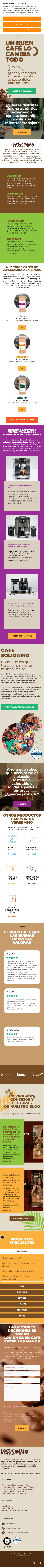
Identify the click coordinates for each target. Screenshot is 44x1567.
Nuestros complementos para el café (18, 1489)
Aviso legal (18, 1554)
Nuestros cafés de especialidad (15, 1485)
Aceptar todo (22, 19)
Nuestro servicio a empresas (14, 1491)
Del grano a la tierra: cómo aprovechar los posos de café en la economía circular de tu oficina (12, 1134)
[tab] (22, 1251)
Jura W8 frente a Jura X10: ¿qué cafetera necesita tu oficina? (11, 1180)
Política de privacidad (32, 1554)
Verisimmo (7, 1506)
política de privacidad (23, 1406)
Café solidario (8, 1508)
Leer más (7, 1161)
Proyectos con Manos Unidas (14, 1510)
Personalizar (22, 24)
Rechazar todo (22, 30)
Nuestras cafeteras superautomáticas (18, 1487)
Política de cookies (29, 14)
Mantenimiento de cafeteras (14, 1493)
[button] (8, 1518)
